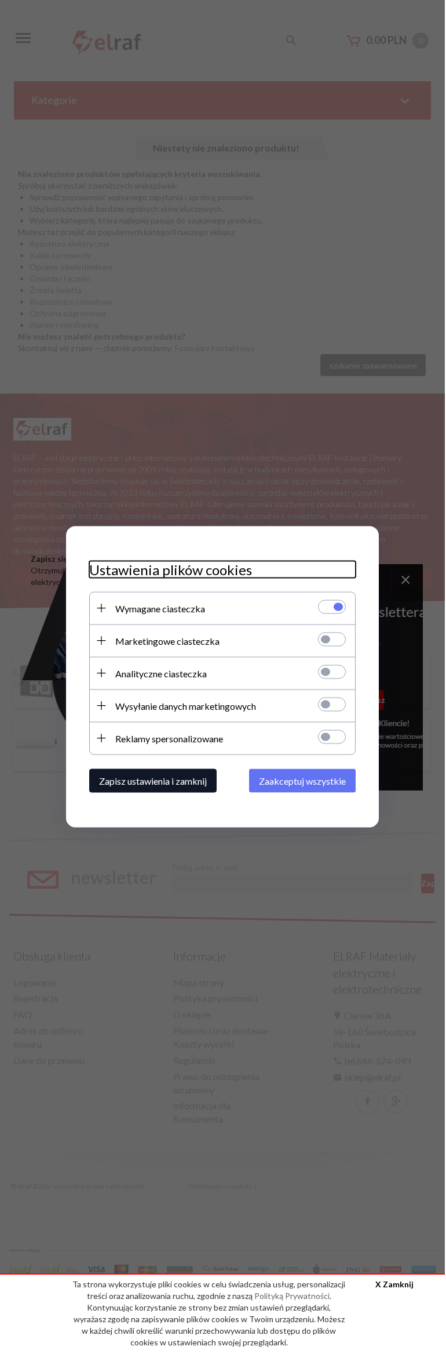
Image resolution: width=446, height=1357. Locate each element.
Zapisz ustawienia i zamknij (153, 780)
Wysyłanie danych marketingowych (185, 705)
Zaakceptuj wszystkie (302, 780)
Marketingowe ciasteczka (167, 640)
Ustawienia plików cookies (170, 569)
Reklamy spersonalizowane (169, 738)
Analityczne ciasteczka (161, 672)
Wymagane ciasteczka (160, 607)
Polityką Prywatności (292, 1296)
